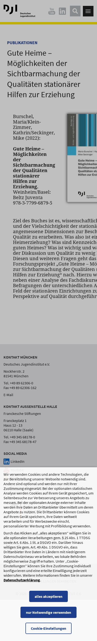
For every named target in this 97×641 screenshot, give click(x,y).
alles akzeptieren (48, 596)
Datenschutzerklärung (22, 580)
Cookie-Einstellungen (48, 628)
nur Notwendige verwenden (48, 612)
